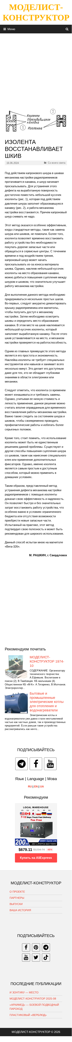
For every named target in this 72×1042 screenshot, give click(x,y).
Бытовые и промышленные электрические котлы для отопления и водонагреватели (47, 702)
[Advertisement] (36, 69)
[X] (36, 957)
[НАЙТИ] (67, 29)
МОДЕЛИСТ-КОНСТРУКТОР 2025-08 (33, 998)
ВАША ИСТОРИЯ (20, 910)
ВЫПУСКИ (16, 904)
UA (42, 786)
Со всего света (56, 162)
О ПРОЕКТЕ (17, 891)
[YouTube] (50, 764)
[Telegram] (21, 764)
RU (30, 786)
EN (36, 786)
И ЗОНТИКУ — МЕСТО (24, 992)
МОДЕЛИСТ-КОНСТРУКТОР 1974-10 (47, 661)
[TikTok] (46, 957)
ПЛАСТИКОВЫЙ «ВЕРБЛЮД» (28, 1015)
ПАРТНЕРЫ (17, 897)
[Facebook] (36, 764)
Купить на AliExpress (36, 857)
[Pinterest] (36, 947)
